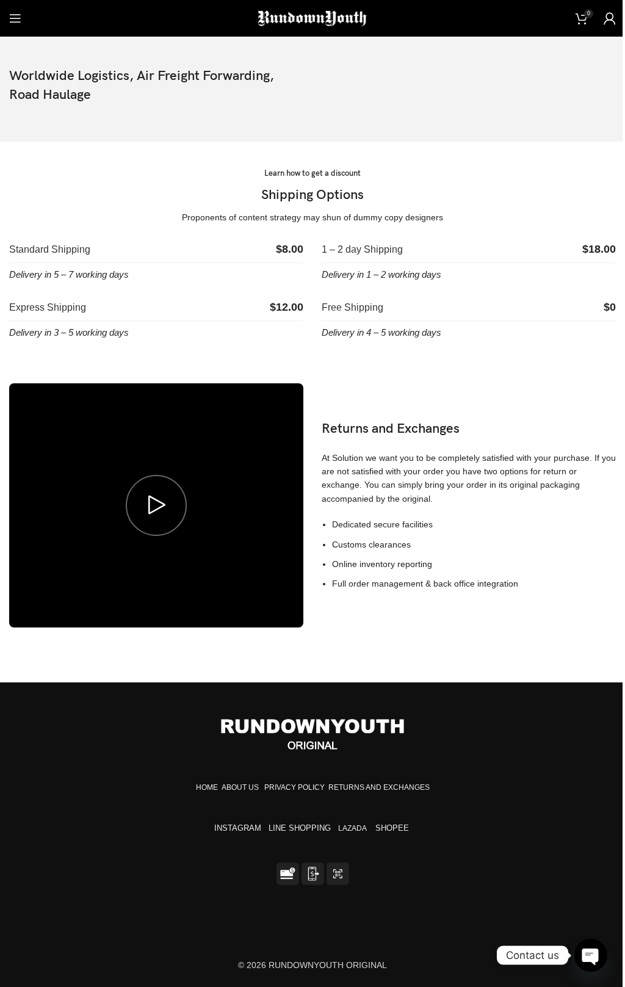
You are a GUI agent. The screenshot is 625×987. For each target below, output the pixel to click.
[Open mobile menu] (15, 18)
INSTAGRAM (237, 828)
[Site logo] (312, 18)
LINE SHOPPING (302, 828)
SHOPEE (393, 828)
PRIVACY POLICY (294, 787)
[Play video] (156, 505)
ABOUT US (240, 787)
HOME (207, 787)
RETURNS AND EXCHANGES (379, 787)
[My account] (610, 18)
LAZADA (353, 828)
